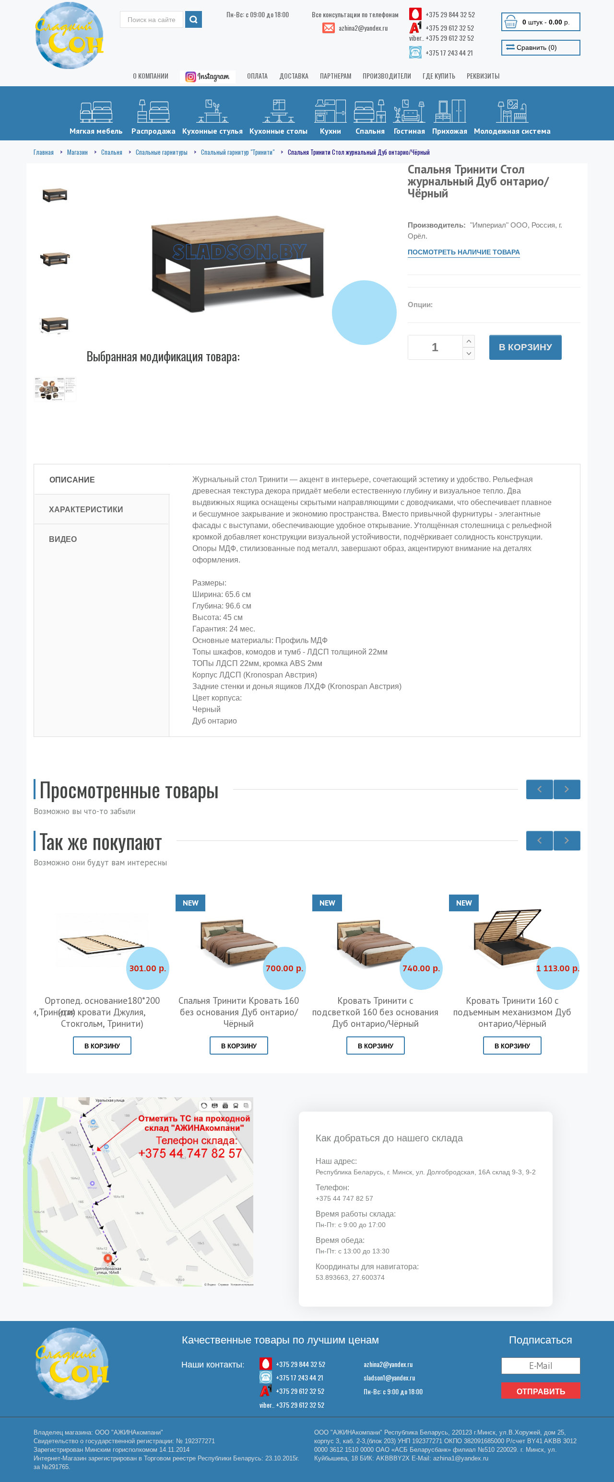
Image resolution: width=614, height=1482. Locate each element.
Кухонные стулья (212, 131)
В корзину (525, 347)
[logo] (70, 35)
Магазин (77, 152)
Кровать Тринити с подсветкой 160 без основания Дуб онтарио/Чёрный (375, 1012)
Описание (72, 479)
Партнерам (335, 75)
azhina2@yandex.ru (388, 1364)
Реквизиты (483, 75)
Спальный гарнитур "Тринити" (237, 152)
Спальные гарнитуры (162, 152)
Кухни (330, 131)
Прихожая (449, 131)
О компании (150, 75)
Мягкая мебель (96, 131)
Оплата (257, 75)
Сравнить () (536, 47)
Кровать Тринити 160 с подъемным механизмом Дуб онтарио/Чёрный (512, 1012)
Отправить (541, 1391)
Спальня (370, 131)
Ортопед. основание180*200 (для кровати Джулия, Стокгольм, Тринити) (102, 1012)
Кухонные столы (278, 131)
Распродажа (153, 131)
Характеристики (86, 509)
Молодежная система (512, 131)
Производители (387, 75)
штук (546, 22)
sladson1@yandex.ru (389, 1377)
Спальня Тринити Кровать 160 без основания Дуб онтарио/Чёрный (238, 1012)
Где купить (439, 75)
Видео (63, 539)
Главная (44, 152)
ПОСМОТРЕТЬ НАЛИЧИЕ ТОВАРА (464, 252)
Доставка (293, 75)
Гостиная (409, 131)
